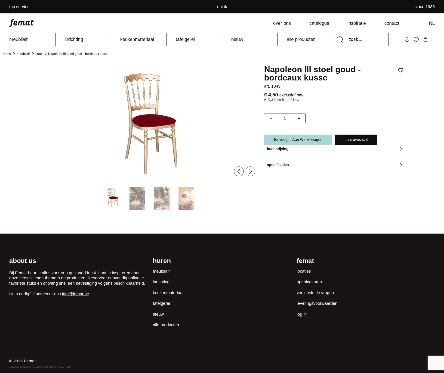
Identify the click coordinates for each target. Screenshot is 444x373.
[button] (112, 198)
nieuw (237, 39)
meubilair (18, 39)
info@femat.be (75, 294)
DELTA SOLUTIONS (60, 367)
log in (302, 314)
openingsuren (309, 282)
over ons (282, 23)
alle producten (301, 39)
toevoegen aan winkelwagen (297, 140)
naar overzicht (356, 140)
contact (391, 23)
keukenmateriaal (137, 39)
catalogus (319, 23)
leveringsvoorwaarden (317, 303)
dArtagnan (25, 367)
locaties (304, 271)
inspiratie (357, 23)
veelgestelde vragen (315, 292)
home (7, 53)
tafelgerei (185, 39)
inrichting (74, 39)
